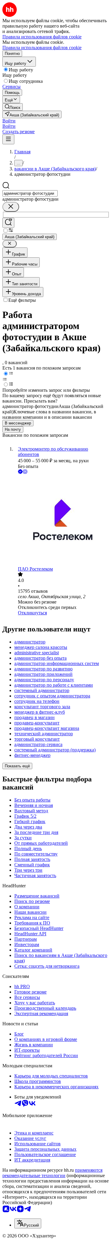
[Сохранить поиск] (8, 223)
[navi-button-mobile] (8, 139)
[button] (9, 120)
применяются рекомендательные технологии (52, 1173)
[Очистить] (10, 207)
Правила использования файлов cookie (42, 47)
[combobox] (30, 193)
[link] (12, 107)
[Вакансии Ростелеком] (62, 520)
